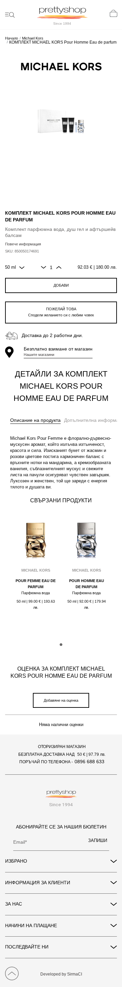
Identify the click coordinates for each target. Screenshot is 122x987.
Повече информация (23, 244)
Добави (61, 285)
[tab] (35, 420)
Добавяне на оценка (61, 700)
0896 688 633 (89, 761)
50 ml (10, 267)
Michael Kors (32, 38)
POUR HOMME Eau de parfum (86, 584)
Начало (11, 38)
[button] (61, 644)
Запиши (97, 840)
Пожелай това (61, 312)
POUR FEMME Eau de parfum (36, 584)
